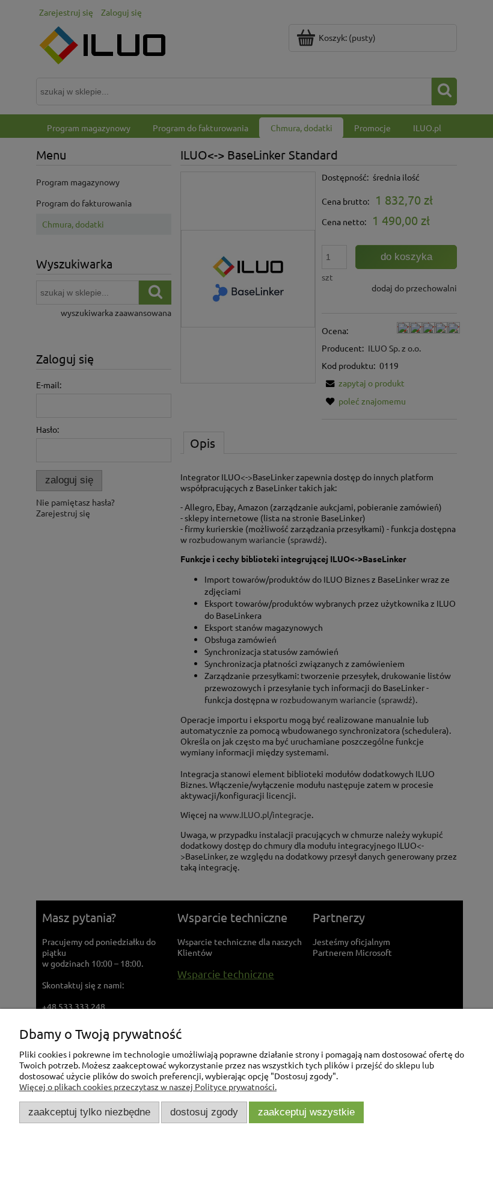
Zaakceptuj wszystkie (306, 1112)
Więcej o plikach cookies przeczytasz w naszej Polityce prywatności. (148, 1086)
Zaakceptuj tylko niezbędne (89, 1112)
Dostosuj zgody (204, 1112)
